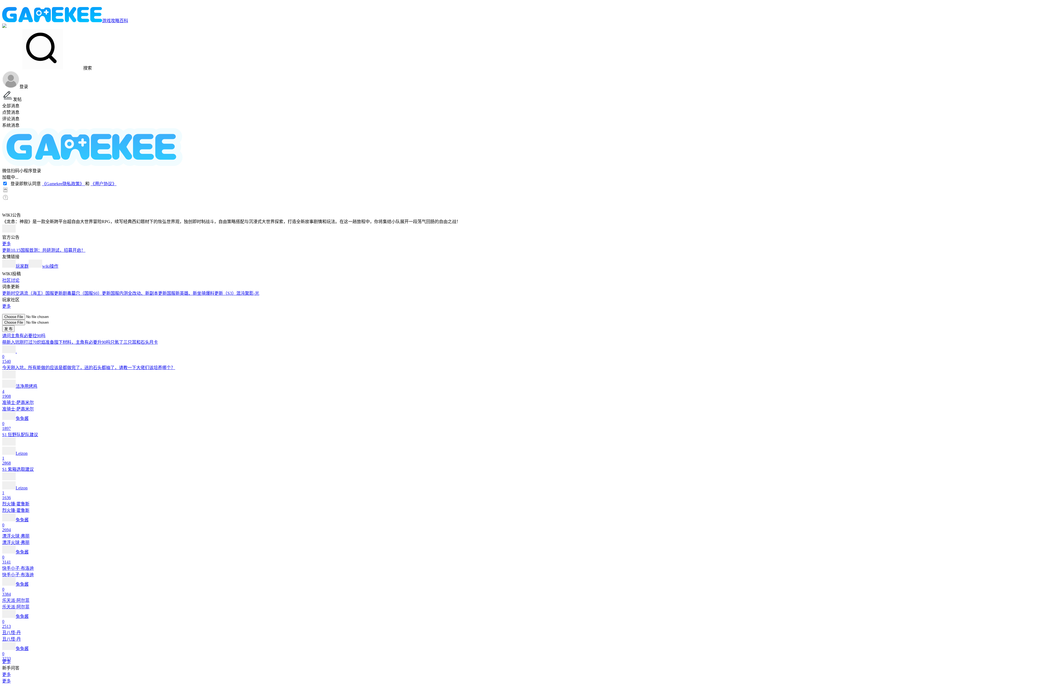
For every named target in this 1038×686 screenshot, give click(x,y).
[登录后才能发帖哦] (519, 311)
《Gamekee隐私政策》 (63, 183)
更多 (6, 243)
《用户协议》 (104, 183)
